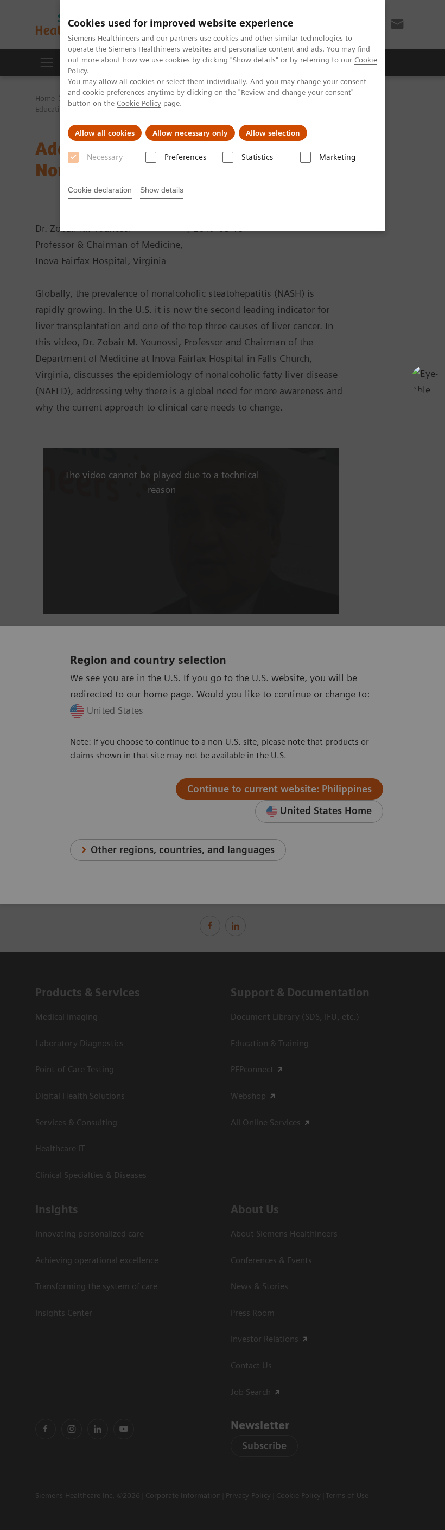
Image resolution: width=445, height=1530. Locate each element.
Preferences (185, 157)
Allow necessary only (190, 133)
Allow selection (273, 133)
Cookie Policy (139, 103)
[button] (424, 379)
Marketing (337, 157)
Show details (161, 189)
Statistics (257, 157)
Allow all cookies (105, 133)
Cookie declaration (100, 189)
